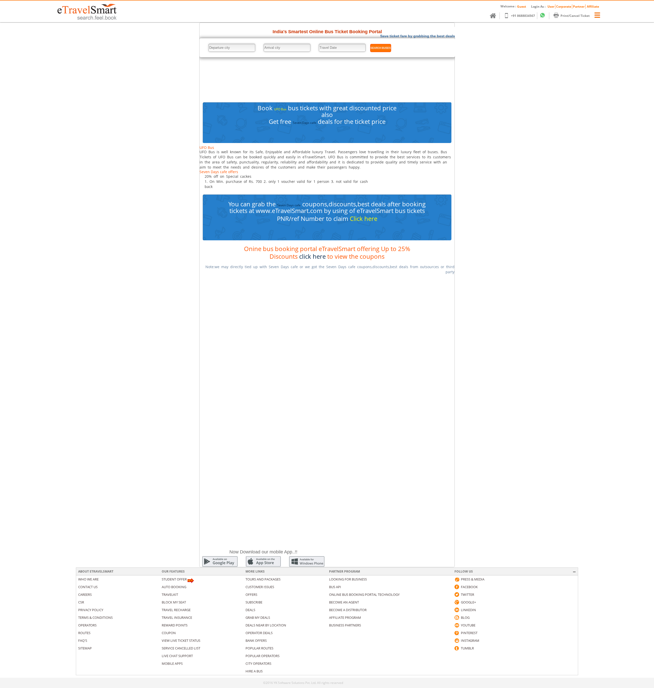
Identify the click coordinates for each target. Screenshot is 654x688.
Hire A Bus (254, 671)
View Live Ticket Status (181, 640)
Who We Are (88, 579)
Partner (579, 6)
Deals (250, 610)
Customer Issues (260, 587)
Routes (84, 633)
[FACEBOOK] (456, 587)
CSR (81, 602)
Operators (87, 625)
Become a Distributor (348, 610)
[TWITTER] (456, 594)
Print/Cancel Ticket (575, 16)
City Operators (258, 663)
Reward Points (175, 625)
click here (312, 256)
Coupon (169, 633)
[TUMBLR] (456, 648)
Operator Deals (259, 633)
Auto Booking (174, 587)
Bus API (335, 587)
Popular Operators (262, 656)
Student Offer (174, 579)
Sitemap (85, 648)
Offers (251, 594)
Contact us (88, 587)
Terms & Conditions (95, 617)
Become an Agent (344, 602)
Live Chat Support (177, 656)
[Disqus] (327, 343)
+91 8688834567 (523, 16)
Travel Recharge (176, 610)
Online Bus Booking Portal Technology (364, 594)
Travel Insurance (177, 617)
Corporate (563, 6)
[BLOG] (456, 617)
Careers (85, 594)
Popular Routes (259, 648)
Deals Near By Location (266, 625)
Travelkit (170, 594)
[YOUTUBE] (456, 625)
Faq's (82, 640)
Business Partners (345, 625)
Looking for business (348, 579)
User (550, 6)
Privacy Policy (90, 610)
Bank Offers (256, 640)
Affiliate (593, 6)
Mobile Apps (172, 663)
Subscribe (254, 602)
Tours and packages (263, 579)
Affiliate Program (345, 617)
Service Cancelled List (181, 648)
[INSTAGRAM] (456, 640)
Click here (363, 218)
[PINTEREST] (456, 633)
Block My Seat (174, 602)
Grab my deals (258, 617)
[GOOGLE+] (456, 602)
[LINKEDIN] (456, 610)
